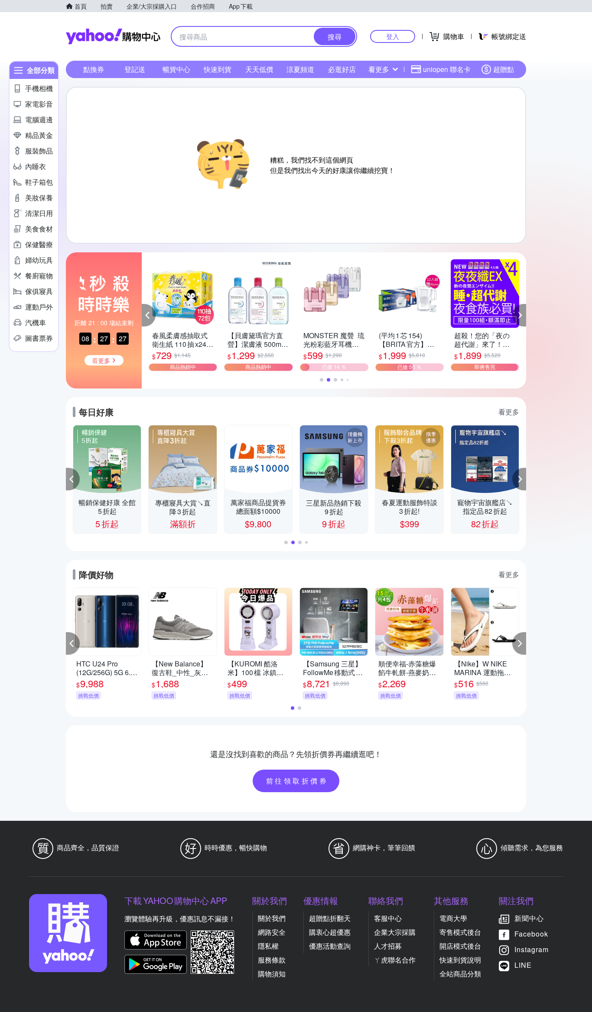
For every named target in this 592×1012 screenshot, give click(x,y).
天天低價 (259, 69)
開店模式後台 (460, 946)
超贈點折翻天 (330, 918)
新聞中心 (529, 918)
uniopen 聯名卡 (447, 69)
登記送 (134, 69)
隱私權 (268, 946)
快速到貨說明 (460, 960)
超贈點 (503, 69)
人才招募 (388, 946)
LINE (523, 965)
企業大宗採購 (395, 932)
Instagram (531, 949)
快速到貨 (217, 69)
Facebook (531, 934)
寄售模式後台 (460, 932)
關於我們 (272, 918)
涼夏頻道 (300, 69)
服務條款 (272, 960)
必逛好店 (342, 69)
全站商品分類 (460, 974)
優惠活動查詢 (330, 946)
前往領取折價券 (297, 781)
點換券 (93, 69)
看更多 (378, 69)
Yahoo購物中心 (113, 36)
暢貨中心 (176, 69)
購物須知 (272, 974)
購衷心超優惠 (330, 932)
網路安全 (272, 932)
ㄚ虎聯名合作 (395, 960)
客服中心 (388, 918)
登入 (392, 36)
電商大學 (453, 918)
